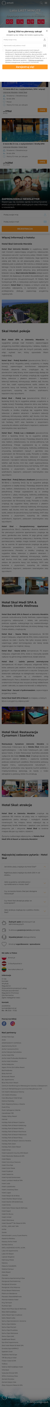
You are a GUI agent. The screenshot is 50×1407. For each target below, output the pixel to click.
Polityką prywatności (35, 60)
